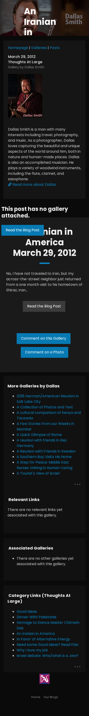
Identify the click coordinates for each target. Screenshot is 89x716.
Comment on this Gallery (43, 338)
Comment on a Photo (44, 352)
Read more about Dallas (34, 184)
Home (35, 697)
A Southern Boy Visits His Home (44, 456)
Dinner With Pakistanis (36, 617)
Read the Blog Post (22, 230)
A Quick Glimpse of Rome (39, 434)
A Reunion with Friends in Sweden (46, 451)
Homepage (18, 47)
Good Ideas (27, 611)
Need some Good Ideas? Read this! (48, 644)
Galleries (39, 47)
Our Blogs (51, 697)
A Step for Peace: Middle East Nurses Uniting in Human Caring (44, 465)
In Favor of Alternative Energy (43, 639)
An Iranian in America (36, 633)
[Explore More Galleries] (77, 484)
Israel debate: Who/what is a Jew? (47, 655)
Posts (55, 47)
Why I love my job (32, 650)
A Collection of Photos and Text (45, 407)
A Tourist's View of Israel (38, 473)
